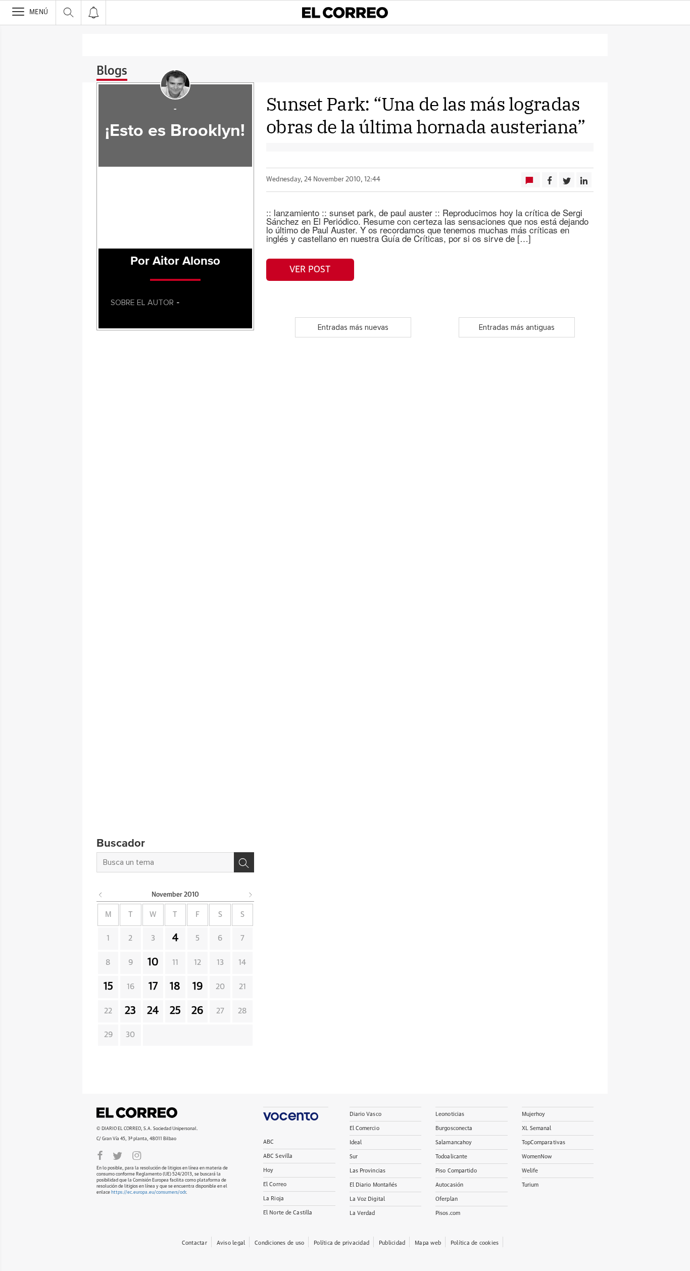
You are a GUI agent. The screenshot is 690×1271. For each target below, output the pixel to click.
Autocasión (449, 1185)
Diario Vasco (365, 1114)
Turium (530, 1185)
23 (130, 1011)
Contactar (194, 1243)
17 (153, 987)
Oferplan (446, 1199)
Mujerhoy (534, 1114)
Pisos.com (447, 1213)
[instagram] (136, 1154)
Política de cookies (475, 1243)
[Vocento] (295, 1113)
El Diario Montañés (374, 1185)
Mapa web (428, 1243)
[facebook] (100, 1154)
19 (197, 987)
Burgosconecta (453, 1128)
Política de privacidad (341, 1243)
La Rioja (273, 1198)
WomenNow (537, 1156)
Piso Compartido (456, 1171)
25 (175, 1011)
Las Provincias (368, 1171)
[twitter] (117, 1154)
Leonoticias (449, 1114)
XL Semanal (537, 1128)
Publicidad (392, 1243)
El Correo (136, 1112)
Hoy (268, 1170)
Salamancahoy (453, 1142)
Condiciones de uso (279, 1243)
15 (108, 987)
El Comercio (364, 1128)
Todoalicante (451, 1156)
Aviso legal (231, 1243)
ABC (268, 1142)
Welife (530, 1171)
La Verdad (362, 1213)
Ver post (309, 269)
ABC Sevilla (277, 1156)
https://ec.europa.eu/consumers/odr (148, 1192)
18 (175, 987)
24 (153, 1011)
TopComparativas (544, 1142)
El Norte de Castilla (287, 1212)
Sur (354, 1156)
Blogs (111, 71)
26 (197, 1011)
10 (153, 962)
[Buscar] (244, 862)
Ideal (356, 1142)
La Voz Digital (367, 1199)
